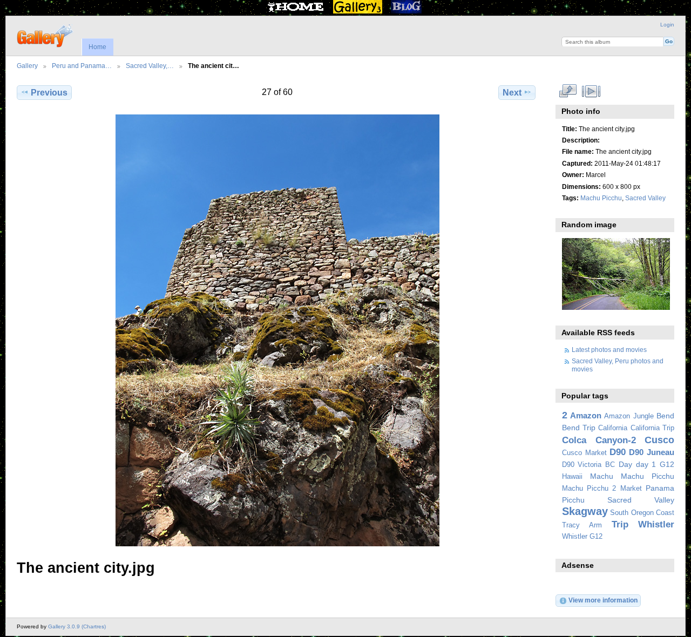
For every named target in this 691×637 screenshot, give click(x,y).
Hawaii (572, 476)
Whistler (656, 524)
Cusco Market (584, 453)
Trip (620, 524)
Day (625, 464)
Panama (660, 488)
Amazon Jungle (628, 416)
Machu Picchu (601, 197)
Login (667, 25)
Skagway (585, 511)
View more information (603, 600)
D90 (617, 452)
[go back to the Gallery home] (45, 35)
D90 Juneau (651, 452)
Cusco (659, 439)
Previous (49, 92)
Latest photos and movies (609, 349)
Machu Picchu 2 (589, 488)
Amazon (585, 415)
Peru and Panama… (82, 65)
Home (97, 47)
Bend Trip (578, 427)
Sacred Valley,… (150, 65)
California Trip (652, 428)
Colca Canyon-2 (599, 440)
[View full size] (277, 330)
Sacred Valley (645, 197)
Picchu (573, 500)
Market (631, 488)
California (612, 428)
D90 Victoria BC (588, 465)
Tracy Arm (582, 525)
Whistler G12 (582, 536)
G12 (667, 464)
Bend (665, 415)
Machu (601, 476)
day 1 (646, 464)
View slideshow (590, 91)
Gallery (27, 65)
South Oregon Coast (642, 513)
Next (512, 92)
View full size (567, 91)
